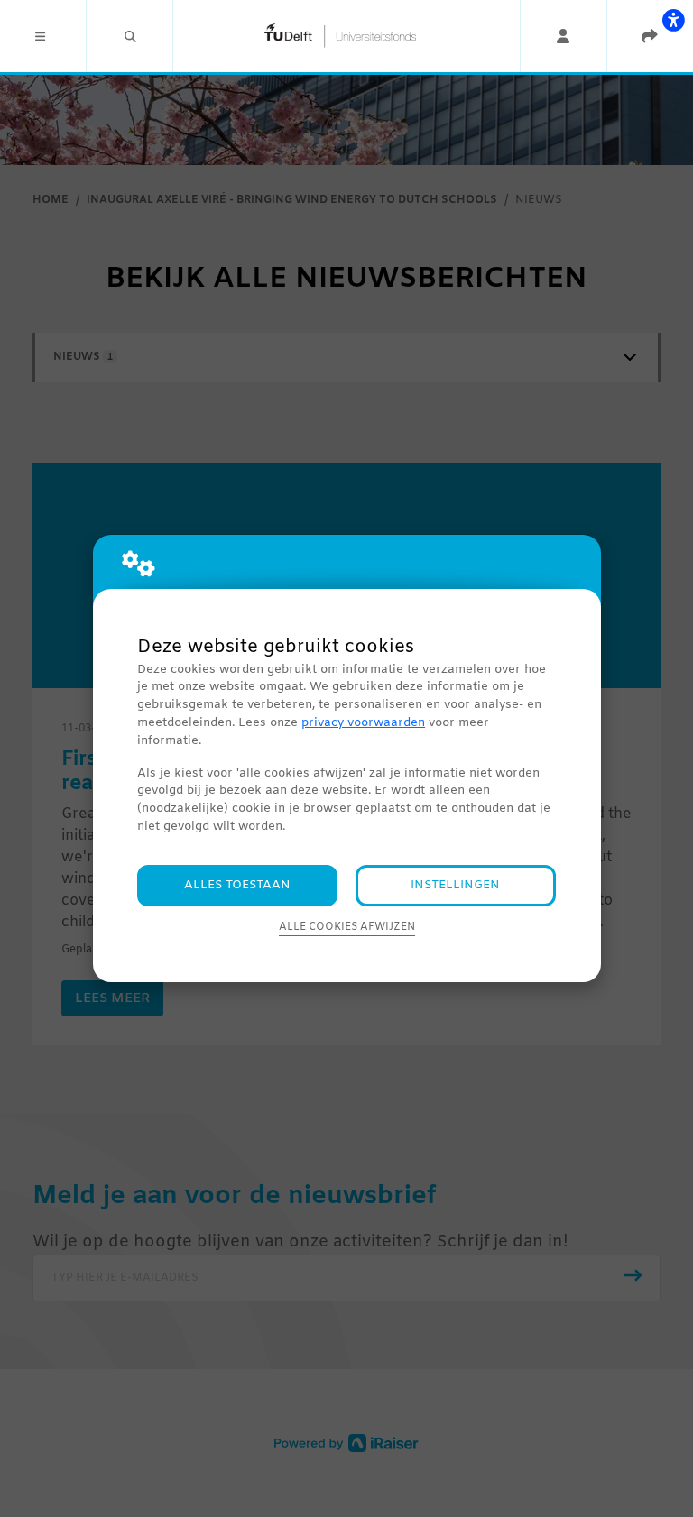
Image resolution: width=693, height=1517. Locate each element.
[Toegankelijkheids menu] (673, 20)
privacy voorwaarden (363, 723)
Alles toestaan (237, 885)
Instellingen (455, 885)
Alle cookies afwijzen (347, 927)
